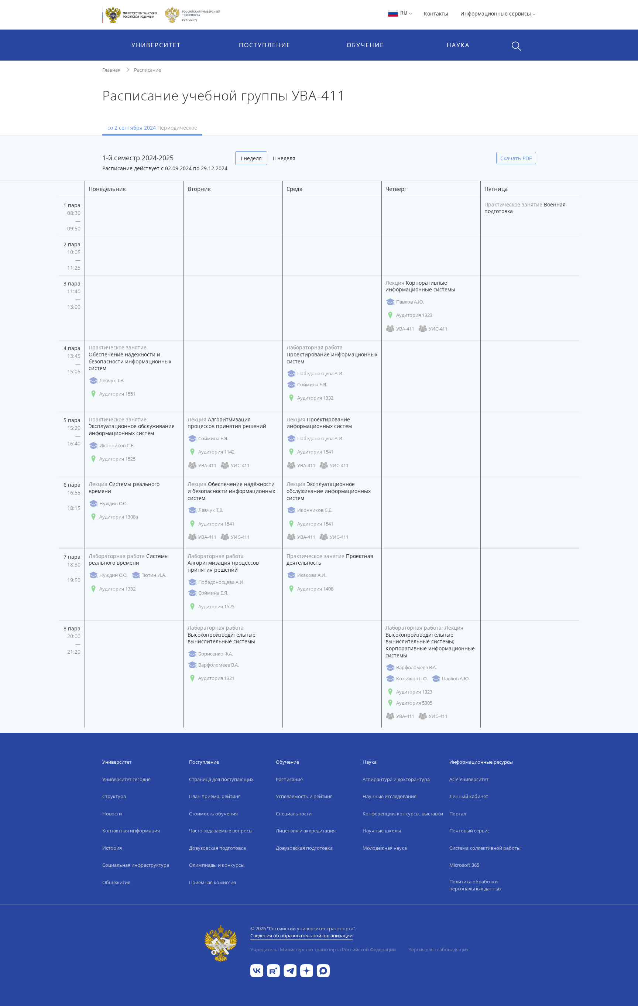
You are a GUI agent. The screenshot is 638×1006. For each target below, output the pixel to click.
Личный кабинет (468, 796)
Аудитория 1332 (315, 397)
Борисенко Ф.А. (215, 653)
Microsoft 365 (464, 865)
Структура (114, 796)
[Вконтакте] (256, 970)
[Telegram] (290, 970)
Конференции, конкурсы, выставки (403, 813)
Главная (111, 69)
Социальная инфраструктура (135, 865)
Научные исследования (389, 796)
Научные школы (382, 830)
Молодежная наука (385, 848)
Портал (457, 813)
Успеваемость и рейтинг (304, 796)
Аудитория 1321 (216, 678)
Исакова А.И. (311, 575)
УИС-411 (438, 328)
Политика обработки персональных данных (475, 885)
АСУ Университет (468, 779)
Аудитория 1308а (118, 516)
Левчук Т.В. (111, 380)
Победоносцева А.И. (320, 373)
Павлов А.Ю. (410, 301)
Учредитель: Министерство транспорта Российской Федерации (323, 949)
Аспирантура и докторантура (396, 779)
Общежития (116, 882)
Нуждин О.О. (113, 503)
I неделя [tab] (251, 158)
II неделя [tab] (284, 158)
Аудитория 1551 (117, 393)
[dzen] (306, 970)
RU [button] (404, 12)
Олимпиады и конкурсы (216, 865)
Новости (112, 813)
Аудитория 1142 (216, 451)
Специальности (294, 813)
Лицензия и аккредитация (306, 830)
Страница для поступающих (221, 779)
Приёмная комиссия (212, 882)
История (112, 848)
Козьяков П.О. (412, 678)
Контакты (436, 13)
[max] (323, 970)
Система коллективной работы (485, 848)
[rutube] (273, 970)
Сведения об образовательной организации (301, 935)
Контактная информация (131, 830)
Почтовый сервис (469, 830)
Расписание (147, 69)
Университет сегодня (126, 779)
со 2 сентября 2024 (152, 127)
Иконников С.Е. (116, 445)
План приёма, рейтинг (214, 796)
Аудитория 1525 (117, 458)
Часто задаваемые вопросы (221, 830)
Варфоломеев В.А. (218, 664)
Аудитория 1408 (315, 588)
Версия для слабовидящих (438, 949)
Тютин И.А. (154, 575)
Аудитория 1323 (414, 315)
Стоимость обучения (213, 813)
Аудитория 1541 (315, 451)
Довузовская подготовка (217, 848)
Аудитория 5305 (414, 702)
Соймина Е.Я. (312, 384)
